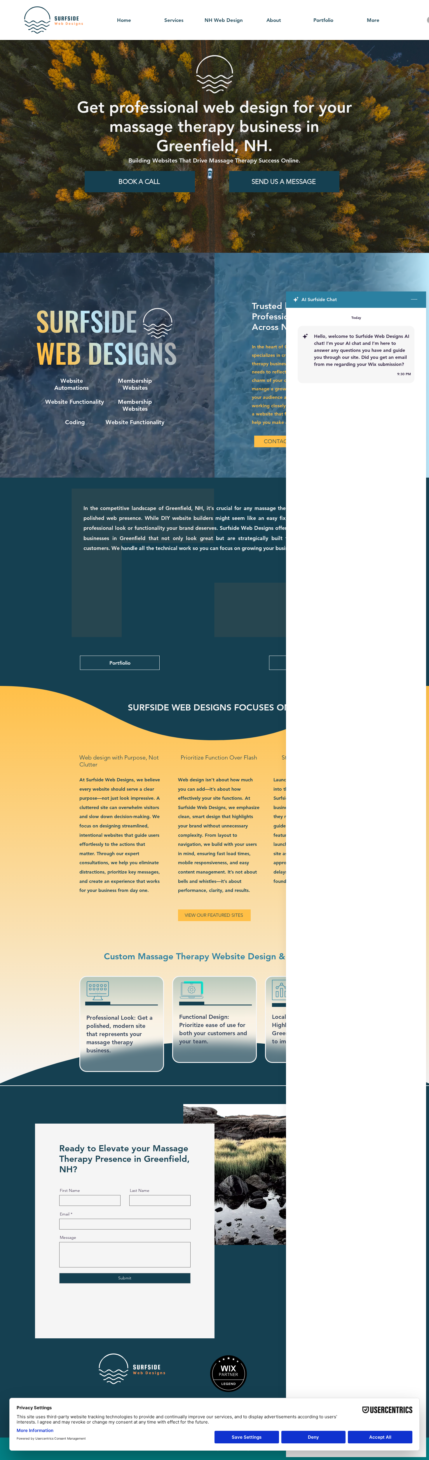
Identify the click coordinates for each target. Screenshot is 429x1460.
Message (68, 1237)
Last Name (139, 1190)
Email (64, 1214)
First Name (70, 1190)
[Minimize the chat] (414, 299)
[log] (356, 869)
